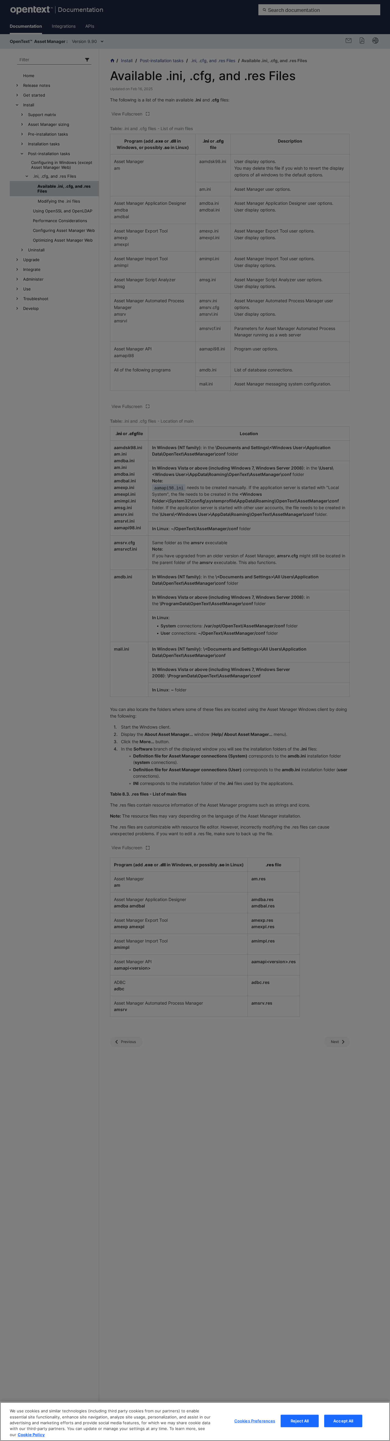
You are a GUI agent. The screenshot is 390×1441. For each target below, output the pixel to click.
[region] (195, 1421)
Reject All (300, 1420)
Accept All (343, 1420)
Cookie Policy (31, 1434)
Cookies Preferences (254, 1420)
